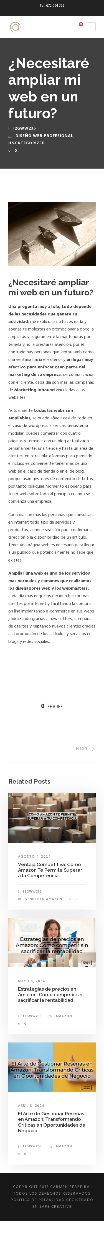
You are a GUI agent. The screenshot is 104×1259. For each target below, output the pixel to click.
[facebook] (47, 12)
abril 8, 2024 (31, 1105)
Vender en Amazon (43, 899)
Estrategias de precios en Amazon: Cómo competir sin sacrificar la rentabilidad (50, 994)
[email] (37, 12)
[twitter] (56, 12)
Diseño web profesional (44, 135)
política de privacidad (38, 1200)
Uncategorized (26, 142)
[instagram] (66, 12)
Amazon (64, 1016)
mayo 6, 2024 (31, 981)
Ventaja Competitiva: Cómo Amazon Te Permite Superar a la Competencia (50, 870)
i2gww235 (24, 128)
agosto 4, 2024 (34, 856)
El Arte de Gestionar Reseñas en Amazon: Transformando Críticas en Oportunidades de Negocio (51, 1122)
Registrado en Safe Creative (62, 1203)
